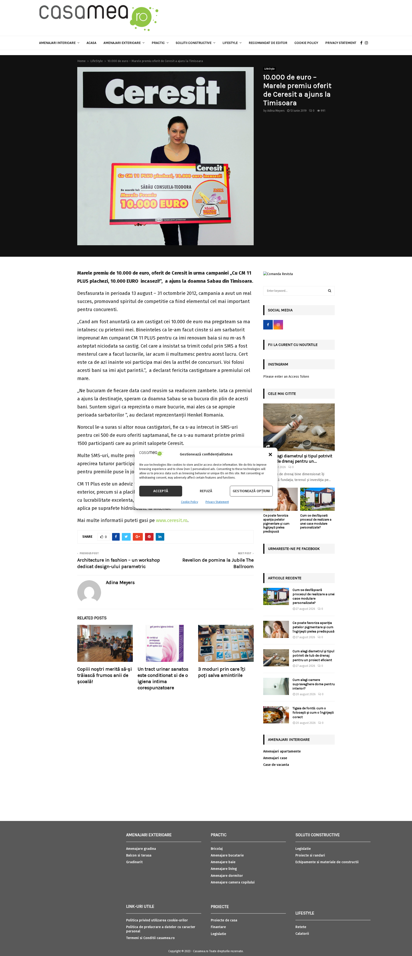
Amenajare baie (223, 862)
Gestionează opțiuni (251, 491)
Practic (158, 43)
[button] (270, 454)
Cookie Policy (189, 502)
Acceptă (160, 491)
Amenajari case (275, 758)
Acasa (91, 43)
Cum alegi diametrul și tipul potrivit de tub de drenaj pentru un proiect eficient (313, 655)
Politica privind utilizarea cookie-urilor (157, 920)
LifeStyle (269, 69)
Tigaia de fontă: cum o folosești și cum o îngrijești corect (313, 712)
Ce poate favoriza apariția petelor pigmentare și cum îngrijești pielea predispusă (276, 523)
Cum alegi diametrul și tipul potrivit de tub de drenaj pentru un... (297, 458)
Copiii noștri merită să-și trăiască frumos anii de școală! (104, 675)
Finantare (218, 927)
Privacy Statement (217, 502)
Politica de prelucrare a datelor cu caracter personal (160, 929)
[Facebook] (362, 43)
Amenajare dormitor (227, 876)
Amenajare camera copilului (233, 882)
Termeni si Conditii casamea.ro (150, 938)
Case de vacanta (276, 765)
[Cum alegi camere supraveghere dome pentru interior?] (276, 686)
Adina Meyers (276, 110)
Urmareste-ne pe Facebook (294, 548)
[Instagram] (368, 43)
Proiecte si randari (310, 855)
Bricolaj (217, 849)
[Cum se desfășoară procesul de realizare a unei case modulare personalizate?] (317, 499)
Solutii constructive (193, 43)
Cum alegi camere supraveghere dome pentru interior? (314, 684)
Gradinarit (134, 862)
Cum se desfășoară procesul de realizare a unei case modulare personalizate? (315, 521)
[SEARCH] (329, 291)
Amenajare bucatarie (227, 855)
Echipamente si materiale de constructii (327, 862)
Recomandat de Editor (268, 43)
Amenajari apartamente (282, 751)
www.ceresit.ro (171, 520)
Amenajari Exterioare (122, 43)
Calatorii (302, 934)
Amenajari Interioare (57, 43)
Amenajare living (224, 869)
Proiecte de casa (224, 920)
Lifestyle (230, 43)
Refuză (206, 491)
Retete (300, 927)
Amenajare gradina (141, 849)
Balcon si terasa (138, 855)
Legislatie (218, 934)
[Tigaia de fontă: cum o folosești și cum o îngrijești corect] (276, 714)
